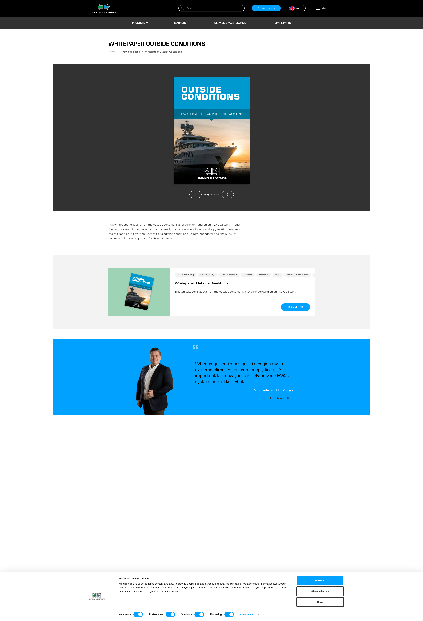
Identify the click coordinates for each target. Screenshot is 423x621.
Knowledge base (130, 51)
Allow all (320, 580)
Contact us (281, 398)
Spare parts (283, 22)
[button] (297, 8)
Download (295, 307)
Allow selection (320, 591)
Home (111, 51)
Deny (320, 602)
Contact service (266, 8)
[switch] (170, 614)
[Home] (131, 8)
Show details (247, 614)
